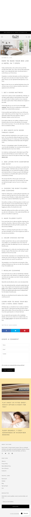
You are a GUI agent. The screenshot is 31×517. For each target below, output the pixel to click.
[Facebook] (2, 453)
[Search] (26, 36)
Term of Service (5, 468)
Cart (3, 488)
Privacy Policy (5, 463)
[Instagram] (8, 453)
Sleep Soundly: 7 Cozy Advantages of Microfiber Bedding (14, 433)
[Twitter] (5, 453)
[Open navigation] (2, 36)
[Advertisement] (15, 15)
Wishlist (3, 481)
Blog (3, 483)
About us (3, 461)
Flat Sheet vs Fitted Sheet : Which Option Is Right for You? (14, 405)
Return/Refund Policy (6, 466)
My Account (4, 478)
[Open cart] (29, 37)
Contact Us (4, 470)
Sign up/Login (5, 486)
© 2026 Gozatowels (15, 513)
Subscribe (16, 506)
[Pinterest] (12, 453)
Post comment (8, 370)
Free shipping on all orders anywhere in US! (15, 32)
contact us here (9, 318)
